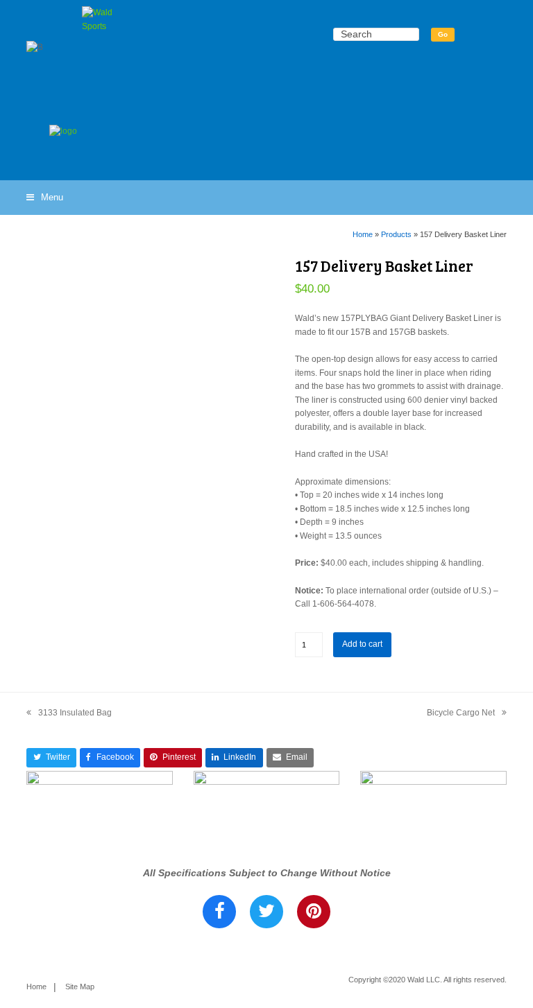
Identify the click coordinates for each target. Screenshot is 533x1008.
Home (363, 234)
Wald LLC (423, 979)
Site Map (79, 986)
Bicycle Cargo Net (461, 714)
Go (443, 34)
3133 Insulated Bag (69, 714)
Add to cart (362, 644)
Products (396, 234)
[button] (44, 197)
